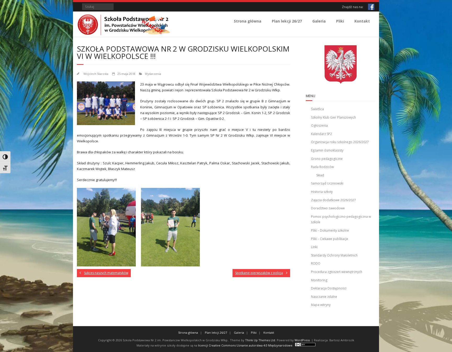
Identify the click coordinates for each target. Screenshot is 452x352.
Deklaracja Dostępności (328, 288)
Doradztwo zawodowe (328, 208)
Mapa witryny (321, 305)
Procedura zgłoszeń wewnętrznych (336, 272)
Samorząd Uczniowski (327, 183)
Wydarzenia (153, 74)
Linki (314, 247)
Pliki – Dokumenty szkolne (330, 230)
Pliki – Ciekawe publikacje (329, 239)
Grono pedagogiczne (327, 159)
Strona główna (247, 21)
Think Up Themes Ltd (260, 340)
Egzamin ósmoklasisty (327, 150)
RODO (315, 263)
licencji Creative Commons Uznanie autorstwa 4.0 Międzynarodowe (245, 345)
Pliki (340, 21)
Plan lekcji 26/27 (287, 21)
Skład (320, 175)
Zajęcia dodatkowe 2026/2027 (333, 200)
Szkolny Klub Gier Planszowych (333, 117)
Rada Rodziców (322, 167)
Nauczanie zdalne (324, 296)
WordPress (302, 340)
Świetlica (317, 109)
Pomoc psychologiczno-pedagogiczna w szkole (341, 219)
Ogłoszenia (319, 125)
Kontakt (362, 21)
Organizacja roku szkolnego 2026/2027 (340, 142)
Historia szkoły (322, 191)
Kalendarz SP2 (321, 134)
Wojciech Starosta (95, 74)
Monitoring (319, 280)
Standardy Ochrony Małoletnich (334, 255)
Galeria (319, 21)
